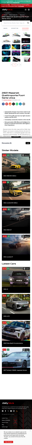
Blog (3, 424)
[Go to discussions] (8, 155)
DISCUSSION (25, 28)
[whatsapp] (17, 104)
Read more (16, 136)
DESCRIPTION (14, 28)
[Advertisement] (16, 79)
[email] (23, 104)
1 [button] (14, 64)
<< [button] (11, 64)
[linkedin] (20, 104)
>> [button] (20, 64)
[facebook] (3, 104)
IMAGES (5, 28)
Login (28, 143)
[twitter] (13, 104)
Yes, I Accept (8, 442)
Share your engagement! (13, 2)
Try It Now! (21, 6)
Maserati (22, 15)
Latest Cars (5, 418)
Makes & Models (13, 15)
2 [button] (17, 64)
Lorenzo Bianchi (7, 100)
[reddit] (10, 104)
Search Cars (5, 422)
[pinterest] (6, 104)
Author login (5, 426)
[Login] (28, 9)
